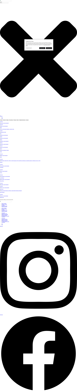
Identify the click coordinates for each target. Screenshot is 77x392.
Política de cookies (4, 206)
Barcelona (1, 124)
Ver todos (1, 121)
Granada (1, 130)
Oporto (1, 172)
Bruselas (1, 162)
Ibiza (0, 133)
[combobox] (4, 2)
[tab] (1, 120)
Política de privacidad (5, 214)
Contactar (3, 209)
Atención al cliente (4, 213)
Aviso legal (3, 212)
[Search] (0, 115)
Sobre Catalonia (4, 203)
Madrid (1, 136)
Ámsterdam (1, 167)
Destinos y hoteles (4, 204)
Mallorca (1, 142)
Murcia (1, 148)
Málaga (1, 139)
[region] (38, 45)
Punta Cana (1, 189)
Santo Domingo (2, 192)
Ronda (1, 151)
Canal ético (3, 216)
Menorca (1, 145)
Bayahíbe (1, 186)
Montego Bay (2, 197)
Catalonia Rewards (4, 205)
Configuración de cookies (5, 221)
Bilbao (1, 127)
